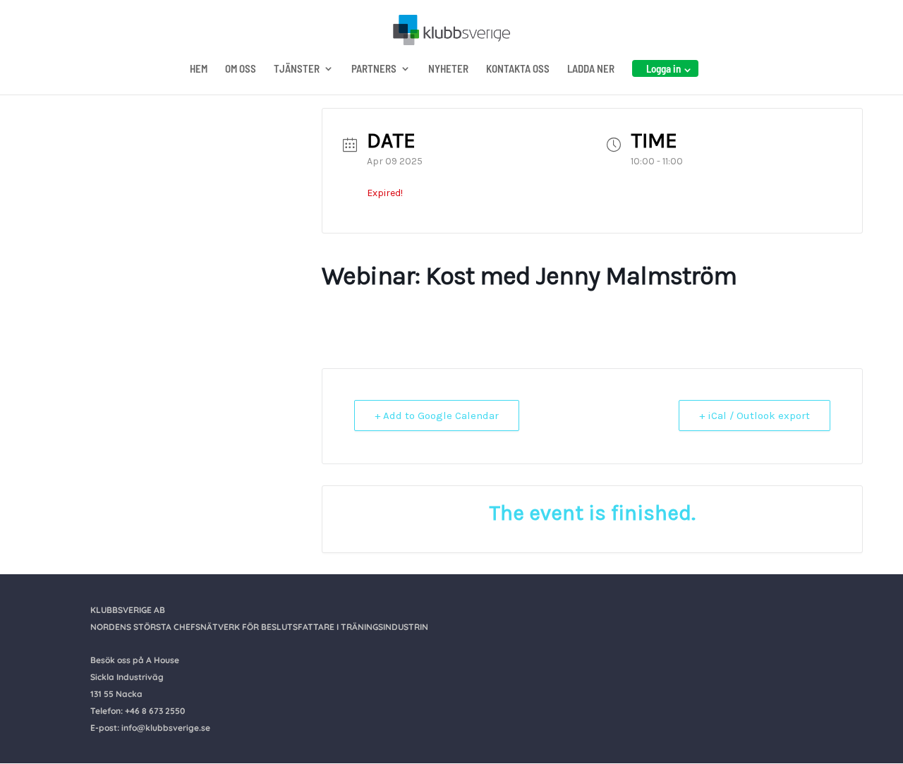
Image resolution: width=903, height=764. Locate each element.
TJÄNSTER (297, 69)
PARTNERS (373, 69)
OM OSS (240, 69)
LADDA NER (590, 69)
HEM (198, 69)
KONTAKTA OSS (518, 69)
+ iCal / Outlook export (754, 415)
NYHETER (448, 69)
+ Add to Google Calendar (437, 415)
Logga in (663, 68)
